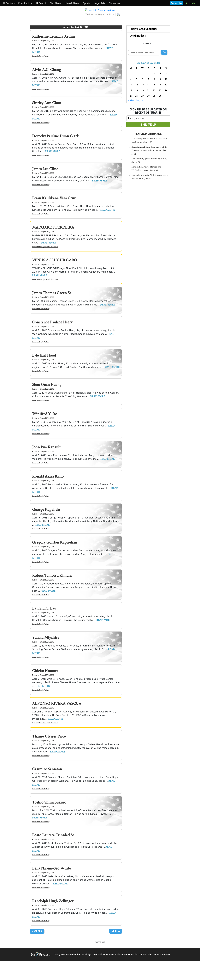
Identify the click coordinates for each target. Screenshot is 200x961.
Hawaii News (72, 3)
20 (142, 90)
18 (130, 90)
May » (139, 100)
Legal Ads (99, 3)
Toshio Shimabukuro (49, 802)
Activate (190, 3)
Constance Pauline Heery (52, 322)
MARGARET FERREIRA (53, 227)
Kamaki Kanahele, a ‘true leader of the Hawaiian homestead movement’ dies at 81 (149, 150)
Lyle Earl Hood (44, 355)
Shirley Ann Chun (46, 102)
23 (160, 90)
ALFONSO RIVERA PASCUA (56, 703)
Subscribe (176, 3)
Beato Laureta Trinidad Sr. (53, 835)
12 (136, 84)
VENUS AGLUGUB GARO (54, 260)
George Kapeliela (46, 509)
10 (166, 79)
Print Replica (25, 3)
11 (130, 84)
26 (136, 95)
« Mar (131, 100)
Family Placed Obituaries (48, 246)
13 (142, 84)
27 (142, 95)
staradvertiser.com (76, 954)
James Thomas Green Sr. (52, 293)
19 (136, 90)
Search (42, 3)
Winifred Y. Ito (44, 413)
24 (166, 90)
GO (164, 52)
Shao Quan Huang (46, 384)
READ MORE (52, 151)
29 (154, 95)
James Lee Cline (45, 168)
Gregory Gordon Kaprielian (54, 542)
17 (166, 84)
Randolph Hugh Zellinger (52, 901)
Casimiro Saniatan (47, 769)
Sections (10, 3)
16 (160, 84)
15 (154, 84)
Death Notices (44, 56)
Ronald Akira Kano (48, 476)
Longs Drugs (159, 2)
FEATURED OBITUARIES (148, 133)
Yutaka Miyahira (45, 637)
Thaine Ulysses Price (49, 736)
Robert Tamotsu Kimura (52, 575)
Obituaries (114, 3)
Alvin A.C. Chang (46, 69)
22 (154, 90)
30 (160, 95)
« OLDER (37, 931)
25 (130, 95)
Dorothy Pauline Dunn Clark (55, 136)
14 (148, 84)
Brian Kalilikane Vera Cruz (54, 198)
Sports (86, 3)
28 (148, 95)
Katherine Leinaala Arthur (53, 36)
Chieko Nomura (45, 670)
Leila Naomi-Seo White (51, 868)
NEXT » (115, 931)
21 (148, 90)
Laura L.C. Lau (44, 608)
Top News (55, 3)
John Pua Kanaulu (46, 447)
